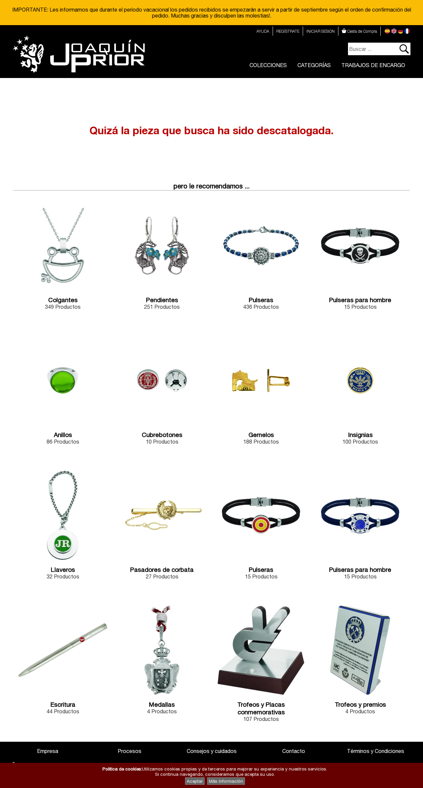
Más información (226, 781)
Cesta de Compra (361, 31)
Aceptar (195, 781)
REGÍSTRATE (287, 31)
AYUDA (262, 31)
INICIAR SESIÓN (320, 31)
